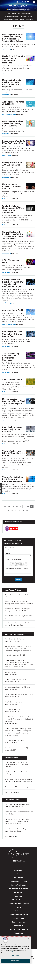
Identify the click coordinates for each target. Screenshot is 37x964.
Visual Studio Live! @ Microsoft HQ (16, 748)
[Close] (29, 938)
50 (20, 506)
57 (19, 510)
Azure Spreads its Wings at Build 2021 (13, 103)
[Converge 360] (18, 854)
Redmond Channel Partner (18, 914)
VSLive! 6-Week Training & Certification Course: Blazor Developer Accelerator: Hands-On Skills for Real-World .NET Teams (19, 662)
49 (17, 506)
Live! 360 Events (18, 892)
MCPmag (18, 896)
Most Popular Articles (13, 590)
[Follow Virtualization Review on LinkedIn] (17, 2)
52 (28, 506)
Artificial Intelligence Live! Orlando (15, 679)
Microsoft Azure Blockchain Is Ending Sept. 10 (11, 186)
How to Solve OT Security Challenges (17, 787)
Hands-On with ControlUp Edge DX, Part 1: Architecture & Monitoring (13, 59)
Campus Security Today (18, 881)
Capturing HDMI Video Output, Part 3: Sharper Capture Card (12, 334)
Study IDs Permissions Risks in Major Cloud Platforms (12, 429)
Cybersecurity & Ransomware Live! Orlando (19, 694)
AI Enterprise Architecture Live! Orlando (17, 687)
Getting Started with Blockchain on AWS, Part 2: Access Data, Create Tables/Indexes (13, 235)
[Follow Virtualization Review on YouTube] (28, 2)
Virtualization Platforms (11, 19)
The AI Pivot (18, 933)
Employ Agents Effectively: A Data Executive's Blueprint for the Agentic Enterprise (16, 764)
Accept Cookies (15, 960)
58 (23, 510)
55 (12, 510)
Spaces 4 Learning (18, 922)
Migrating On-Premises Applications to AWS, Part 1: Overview (12, 123)
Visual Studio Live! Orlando (13, 709)
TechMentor (18, 926)
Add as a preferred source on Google (19, 9)
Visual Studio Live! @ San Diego (15, 639)
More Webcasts (10, 836)
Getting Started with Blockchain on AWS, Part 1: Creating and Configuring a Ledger (13, 283)
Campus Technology (18, 885)
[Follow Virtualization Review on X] (20, 2)
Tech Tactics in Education (18, 929)
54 (8, 510)
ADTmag (18, 874)
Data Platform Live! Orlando (14, 702)
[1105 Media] (18, 861)
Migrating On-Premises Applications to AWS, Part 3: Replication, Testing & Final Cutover (12, 37)
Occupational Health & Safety (18, 903)
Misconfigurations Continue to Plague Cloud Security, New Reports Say (13, 402)
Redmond (18, 911)
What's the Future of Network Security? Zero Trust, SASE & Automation (13, 209)
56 (15, 510)
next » (27, 510)
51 (24, 506)
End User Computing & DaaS (12, 16)
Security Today (18, 918)
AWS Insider (18, 877)
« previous (7, 506)
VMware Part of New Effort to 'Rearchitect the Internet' (13, 453)
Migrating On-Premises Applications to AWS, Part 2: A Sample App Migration (12, 83)
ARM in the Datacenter (12, 379)
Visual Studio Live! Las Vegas (14, 740)
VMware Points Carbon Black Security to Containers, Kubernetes (13, 479)
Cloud (8, 13)
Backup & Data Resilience (26, 19)
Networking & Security (26, 16)
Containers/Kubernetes (24, 13)
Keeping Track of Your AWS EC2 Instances (12, 163)
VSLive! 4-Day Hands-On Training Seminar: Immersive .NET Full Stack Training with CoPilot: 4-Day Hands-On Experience (18, 731)
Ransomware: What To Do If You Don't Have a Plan (13, 142)
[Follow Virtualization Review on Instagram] (25, 2)
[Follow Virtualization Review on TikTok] (22, 2)
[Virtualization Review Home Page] (18, 6)
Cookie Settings (15, 955)
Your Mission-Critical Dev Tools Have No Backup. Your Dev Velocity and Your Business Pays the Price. (18, 821)
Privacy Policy (17, 559)
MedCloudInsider (18, 900)
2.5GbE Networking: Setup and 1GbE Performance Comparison (11, 356)
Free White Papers (11, 758)
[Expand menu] (34, 2)
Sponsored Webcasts (12, 800)
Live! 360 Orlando (10, 672)
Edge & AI (14, 13)
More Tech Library (11, 792)
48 (13, 506)
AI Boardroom (18, 870)
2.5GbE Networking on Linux (12, 261)
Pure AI (18, 907)
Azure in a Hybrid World (12, 310)
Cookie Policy (10, 952)
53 (31, 506)
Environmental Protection (18, 889)
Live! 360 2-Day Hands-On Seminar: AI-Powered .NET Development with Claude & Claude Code (19, 719)
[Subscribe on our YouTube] (10, 530)
